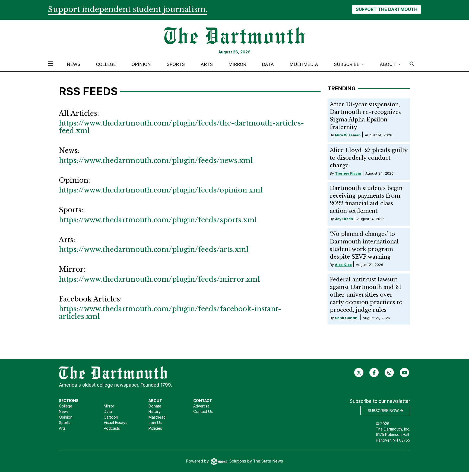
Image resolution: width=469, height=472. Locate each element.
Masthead (157, 417)
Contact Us (203, 411)
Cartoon (111, 417)
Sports (176, 64)
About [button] (388, 64)
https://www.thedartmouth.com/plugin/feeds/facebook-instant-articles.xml (170, 313)
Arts (207, 64)
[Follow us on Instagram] (389, 372)
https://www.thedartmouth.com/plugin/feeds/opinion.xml (161, 190)
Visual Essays (115, 422)
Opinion (141, 64)
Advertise (201, 406)
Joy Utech (344, 219)
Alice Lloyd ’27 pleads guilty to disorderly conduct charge (368, 158)
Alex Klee (343, 264)
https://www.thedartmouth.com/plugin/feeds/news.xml (156, 160)
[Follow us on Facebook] (374, 372)
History (154, 411)
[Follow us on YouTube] (404, 372)
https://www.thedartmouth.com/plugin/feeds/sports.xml (158, 220)
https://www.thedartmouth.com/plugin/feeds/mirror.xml (159, 279)
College (106, 64)
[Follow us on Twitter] (359, 372)
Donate (154, 406)
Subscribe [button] (347, 64)
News (73, 64)
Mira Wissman (348, 135)
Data (268, 64)
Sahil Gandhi (347, 318)
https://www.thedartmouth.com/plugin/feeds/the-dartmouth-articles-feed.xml (181, 127)
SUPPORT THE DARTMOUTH (386, 9)
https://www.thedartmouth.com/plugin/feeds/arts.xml (154, 249)
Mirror (237, 64)
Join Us (155, 422)
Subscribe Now (384, 411)
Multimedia (304, 64)
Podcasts (112, 428)
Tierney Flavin (348, 173)
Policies (155, 428)
